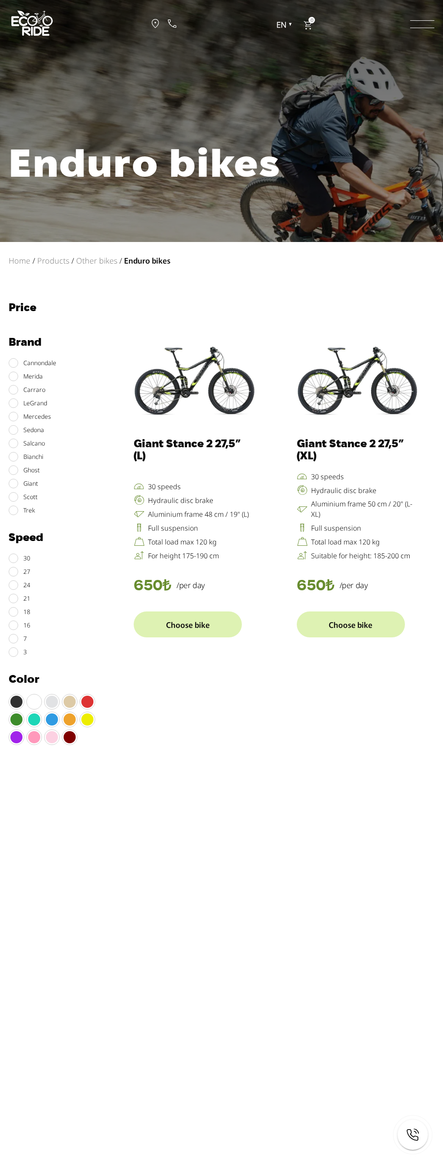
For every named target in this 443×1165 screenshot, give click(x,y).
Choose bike (188, 624)
